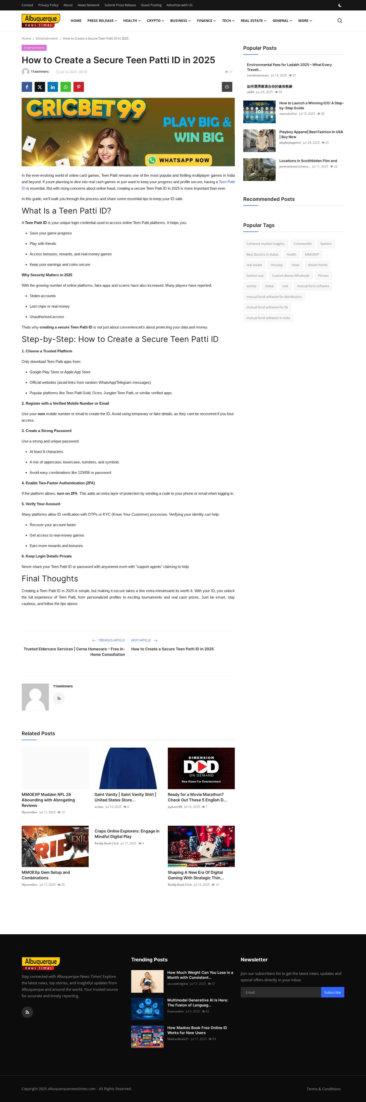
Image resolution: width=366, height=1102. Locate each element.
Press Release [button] (100, 20)
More (303, 20)
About (68, 5)
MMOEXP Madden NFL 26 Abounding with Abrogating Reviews (48, 800)
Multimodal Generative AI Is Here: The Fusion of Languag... (197, 1002)
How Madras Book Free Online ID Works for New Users (197, 1030)
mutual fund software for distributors (274, 296)
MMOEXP (312, 254)
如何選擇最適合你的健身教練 (269, 86)
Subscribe (332, 992)
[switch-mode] (340, 5)
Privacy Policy (48, 5)
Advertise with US (179, 5)
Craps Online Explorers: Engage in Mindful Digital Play (127, 833)
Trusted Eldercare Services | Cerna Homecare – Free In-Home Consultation (74, 652)
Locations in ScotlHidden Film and (308, 161)
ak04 (250, 92)
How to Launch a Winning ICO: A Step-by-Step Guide (311, 105)
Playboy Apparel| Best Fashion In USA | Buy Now (311, 134)
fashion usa (254, 275)
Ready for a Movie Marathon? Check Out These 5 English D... (197, 797)
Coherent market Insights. (265, 243)
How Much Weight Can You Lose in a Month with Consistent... (200, 975)
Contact (27, 5)
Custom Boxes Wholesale (290, 275)
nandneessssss (258, 75)
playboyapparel (290, 142)
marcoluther (288, 113)
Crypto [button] (154, 20)
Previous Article (111, 640)
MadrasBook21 (178, 1039)
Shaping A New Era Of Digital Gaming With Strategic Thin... (196, 875)
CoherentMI (303, 243)
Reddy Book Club (107, 843)
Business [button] (178, 20)
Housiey (277, 265)
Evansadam (175, 1011)
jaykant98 (175, 807)
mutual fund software (313, 286)
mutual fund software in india (268, 318)
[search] (339, 20)
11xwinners (63, 686)
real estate (254, 265)
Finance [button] (204, 20)
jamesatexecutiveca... (294, 166)
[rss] (27, 1012)
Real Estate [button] (252, 20)
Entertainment (47, 38)
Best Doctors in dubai (262, 254)
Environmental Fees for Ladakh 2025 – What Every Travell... (289, 67)
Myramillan (30, 812)
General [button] (281, 20)
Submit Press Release (120, 5)
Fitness (323, 275)
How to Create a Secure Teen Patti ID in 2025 (172, 649)
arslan (99, 807)
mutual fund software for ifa (267, 307)
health (291, 254)
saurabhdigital (177, 984)
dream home (317, 265)
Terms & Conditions (324, 1088)
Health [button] (130, 20)
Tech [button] (226, 20)
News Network (89, 5)
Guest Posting (151, 5)
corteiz (251, 286)
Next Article (141, 640)
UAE (285, 286)
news (295, 265)
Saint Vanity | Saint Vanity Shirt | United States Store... (125, 797)
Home (76, 20)
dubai (269, 286)
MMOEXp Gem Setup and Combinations (46, 875)
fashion (325, 243)
